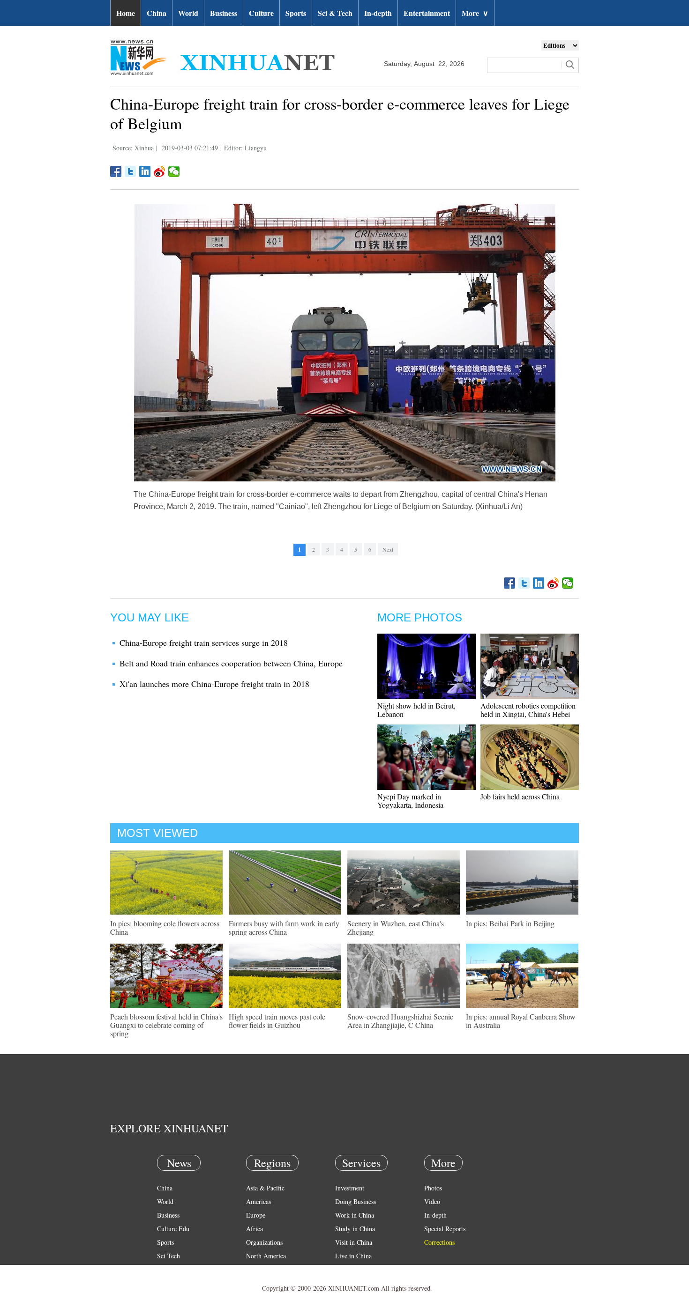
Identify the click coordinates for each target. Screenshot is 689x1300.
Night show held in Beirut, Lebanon (416, 710)
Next (387, 549)
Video (432, 1201)
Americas (258, 1201)
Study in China (355, 1228)
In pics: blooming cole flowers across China (164, 927)
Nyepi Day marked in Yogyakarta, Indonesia (410, 800)
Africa (254, 1228)
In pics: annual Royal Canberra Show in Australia (521, 1021)
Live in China (353, 1255)
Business (223, 12)
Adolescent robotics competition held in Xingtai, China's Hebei (528, 710)
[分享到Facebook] (116, 171)
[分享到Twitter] (130, 171)
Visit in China (353, 1242)
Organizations (264, 1242)
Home (125, 12)
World (188, 12)
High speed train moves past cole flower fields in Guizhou (277, 1021)
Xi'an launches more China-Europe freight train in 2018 (214, 683)
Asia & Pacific (265, 1187)
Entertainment (427, 12)
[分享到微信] (174, 171)
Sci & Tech (335, 12)
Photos (433, 1187)
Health (165, 1269)
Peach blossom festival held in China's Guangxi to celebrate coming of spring (166, 1025)
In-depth (378, 12)
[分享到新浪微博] (159, 171)
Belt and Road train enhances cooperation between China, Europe (231, 663)
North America (266, 1255)
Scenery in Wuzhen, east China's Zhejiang (395, 927)
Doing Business (355, 1201)
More (475, 12)
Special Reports (444, 1228)
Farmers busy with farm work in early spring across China (284, 927)
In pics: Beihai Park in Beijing (510, 923)
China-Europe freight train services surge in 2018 (204, 642)
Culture (261, 12)
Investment (349, 1187)
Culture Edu (173, 1228)
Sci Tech (168, 1255)
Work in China (354, 1215)
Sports (295, 12)
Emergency (350, 1269)
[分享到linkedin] (145, 171)
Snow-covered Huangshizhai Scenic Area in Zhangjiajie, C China (400, 1021)
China (156, 12)
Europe (255, 1215)
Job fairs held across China (520, 796)
